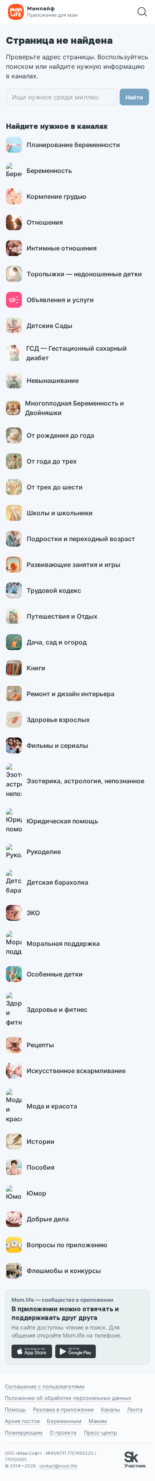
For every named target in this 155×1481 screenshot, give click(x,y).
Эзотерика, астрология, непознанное (85, 781)
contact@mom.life (58, 1466)
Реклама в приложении (63, 1409)
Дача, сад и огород (57, 642)
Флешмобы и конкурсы (64, 1271)
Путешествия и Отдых (62, 616)
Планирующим (24, 1432)
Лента (134, 1409)
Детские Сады (49, 326)
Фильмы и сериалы (57, 745)
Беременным (64, 1421)
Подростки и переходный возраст (81, 539)
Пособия (40, 1167)
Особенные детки (55, 974)
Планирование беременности (73, 145)
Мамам (98, 1421)
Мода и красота (52, 1106)
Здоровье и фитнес (57, 1009)
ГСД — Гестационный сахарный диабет (76, 353)
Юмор (36, 1193)
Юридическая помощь (62, 821)
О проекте (63, 1432)
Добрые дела (48, 1219)
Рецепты (40, 1045)
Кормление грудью (56, 196)
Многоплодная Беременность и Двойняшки (74, 408)
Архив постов (22, 1421)
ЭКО (33, 913)
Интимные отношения (62, 248)
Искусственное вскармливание (76, 1071)
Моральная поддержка (63, 943)
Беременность (49, 171)
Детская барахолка (57, 882)
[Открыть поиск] (142, 12)
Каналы (110, 1409)
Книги (36, 668)
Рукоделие (44, 852)
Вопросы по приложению (67, 1245)
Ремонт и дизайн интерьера (70, 694)
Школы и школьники (60, 513)
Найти (134, 97)
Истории (40, 1141)
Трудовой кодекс (54, 590)
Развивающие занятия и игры (73, 565)
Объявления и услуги (60, 300)
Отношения (45, 222)
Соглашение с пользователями (45, 1386)
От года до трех (52, 461)
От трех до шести (55, 487)
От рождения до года (60, 435)
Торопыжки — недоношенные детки (84, 274)
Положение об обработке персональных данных (68, 1398)
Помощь (15, 1409)
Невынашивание (53, 380)
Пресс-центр (100, 1432)
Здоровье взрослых (58, 720)
